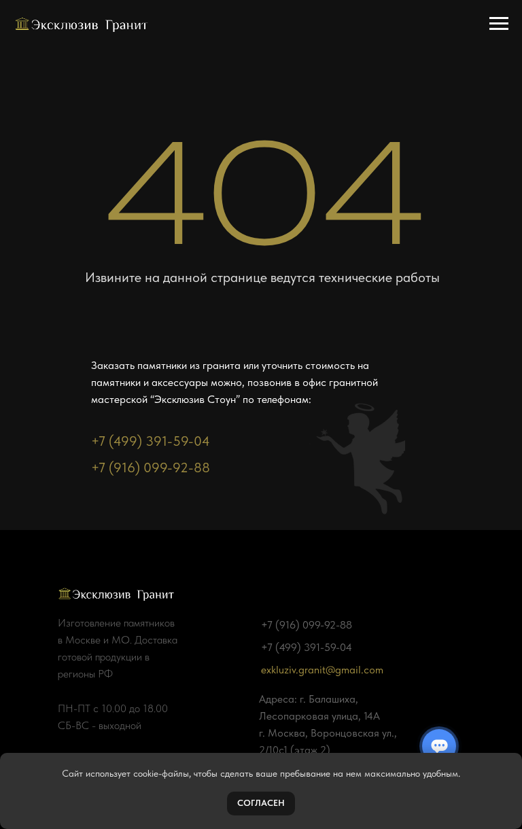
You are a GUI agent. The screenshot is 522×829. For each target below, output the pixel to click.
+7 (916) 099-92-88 (150, 467)
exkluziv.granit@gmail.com (322, 669)
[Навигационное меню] (498, 24)
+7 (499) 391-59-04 (150, 441)
